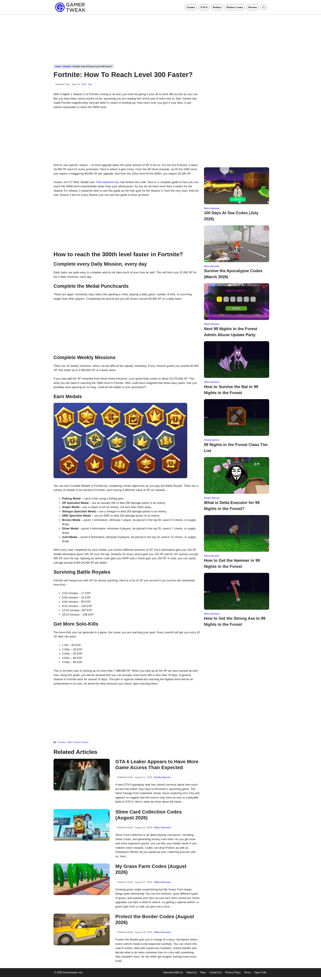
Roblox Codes (235, 7)
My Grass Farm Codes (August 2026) (150, 869)
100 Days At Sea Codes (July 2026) (231, 216)
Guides (191, 7)
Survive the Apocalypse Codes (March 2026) (233, 273)
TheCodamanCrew (107, 182)
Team (203, 972)
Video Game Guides (77, 742)
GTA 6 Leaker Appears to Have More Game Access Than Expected (156, 764)
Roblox (217, 7)
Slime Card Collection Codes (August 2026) (148, 814)
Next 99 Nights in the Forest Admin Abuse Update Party (230, 331)
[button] (263, 7)
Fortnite (66, 66)
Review (252, 7)
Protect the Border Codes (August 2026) (154, 919)
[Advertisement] (160, 38)
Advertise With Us (173, 972)
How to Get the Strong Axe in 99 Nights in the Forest (234, 621)
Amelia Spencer (162, 777)
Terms (247, 972)
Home (58, 66)
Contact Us (215, 972)
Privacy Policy (233, 972)
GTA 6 (203, 7)
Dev (90, 84)
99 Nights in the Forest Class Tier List (236, 447)
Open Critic (260, 972)
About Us (191, 972)
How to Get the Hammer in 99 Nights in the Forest (232, 563)
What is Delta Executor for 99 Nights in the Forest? (231, 505)
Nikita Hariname (162, 827)
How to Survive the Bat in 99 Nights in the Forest (231, 389)
